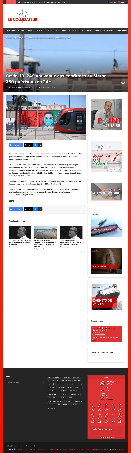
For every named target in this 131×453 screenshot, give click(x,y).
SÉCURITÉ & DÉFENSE (76, 31)
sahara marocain (54, 405)
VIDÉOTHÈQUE (122, 31)
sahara (78, 401)
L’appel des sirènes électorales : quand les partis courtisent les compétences (20, 242)
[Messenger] (35, 145)
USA (74, 405)
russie (69, 401)
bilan (76, 377)
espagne (71, 384)
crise (51, 384)
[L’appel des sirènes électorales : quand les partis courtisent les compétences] (20, 232)
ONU (65, 394)
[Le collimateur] (23, 16)
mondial (62, 391)
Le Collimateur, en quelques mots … (36, 449)
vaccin (51, 408)
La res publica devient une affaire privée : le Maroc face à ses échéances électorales (70, 242)
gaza (61, 387)
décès (60, 384)
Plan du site (85, 449)
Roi (70, 398)
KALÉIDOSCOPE (52, 31)
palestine (75, 394)
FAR (80, 384)
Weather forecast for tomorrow (102, 429)
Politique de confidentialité (99, 449)
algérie (67, 377)
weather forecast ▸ (106, 437)
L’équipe (52, 449)
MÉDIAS (98, 31)
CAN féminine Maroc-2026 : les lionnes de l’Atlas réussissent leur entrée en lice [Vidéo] (46, 2)
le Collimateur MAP (15, 87)
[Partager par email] (40, 145)
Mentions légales (61, 449)
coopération (65, 380)
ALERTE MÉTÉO (54, 377)
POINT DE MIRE (108, 31)
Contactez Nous (74, 449)
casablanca (53, 380)
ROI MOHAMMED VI (55, 401)
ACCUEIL (12, 31)
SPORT (89, 31)
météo (73, 391)
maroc (22, 201)
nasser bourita (53, 394)
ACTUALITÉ (17, 38)
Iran (69, 387)
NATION (21, 31)
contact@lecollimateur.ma (105, 328)
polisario (52, 398)
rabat (62, 398)
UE (65, 405)
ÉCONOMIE (40, 31)
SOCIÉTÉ (30, 31)
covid (17, 201)
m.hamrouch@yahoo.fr (99, 330)
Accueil (9, 38)
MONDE (63, 31)
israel (78, 387)
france (51, 387)
